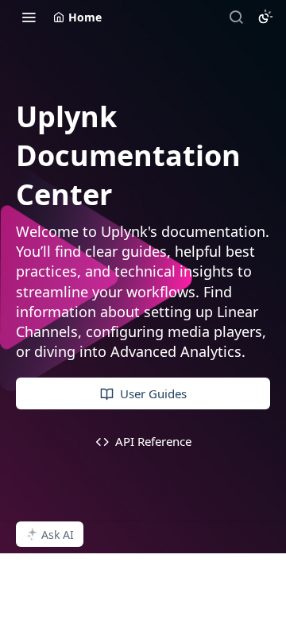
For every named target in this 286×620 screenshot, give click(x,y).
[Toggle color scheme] (265, 16)
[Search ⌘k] (236, 16)
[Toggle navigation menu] (28, 16)
